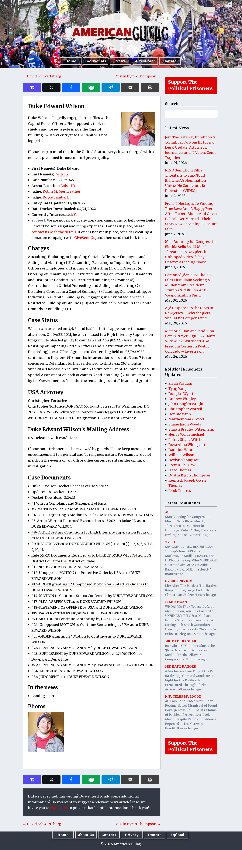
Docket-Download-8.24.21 (53, 497)
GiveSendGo (84, 237)
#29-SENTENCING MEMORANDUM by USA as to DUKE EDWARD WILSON (92, 665)
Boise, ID (67, 186)
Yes (76, 214)
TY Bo (170, 542)
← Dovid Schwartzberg (42, 76)
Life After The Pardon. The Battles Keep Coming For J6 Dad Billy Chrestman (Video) (191, 590)
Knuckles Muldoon (183, 696)
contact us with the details (53, 232)
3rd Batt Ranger (180, 641)
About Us (86, 835)
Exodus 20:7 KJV (178, 581)
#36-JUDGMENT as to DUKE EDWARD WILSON (70, 677)
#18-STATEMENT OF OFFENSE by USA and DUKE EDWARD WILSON (87, 607)
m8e (168, 512)
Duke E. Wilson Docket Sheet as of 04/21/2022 (69, 486)
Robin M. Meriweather (61, 191)
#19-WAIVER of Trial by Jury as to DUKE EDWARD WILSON (79, 613)
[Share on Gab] (91, 87)
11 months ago (187, 728)
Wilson (62, 174)
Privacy (132, 835)
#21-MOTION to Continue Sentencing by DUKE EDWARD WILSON (86, 619)
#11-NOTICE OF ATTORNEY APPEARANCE (66, 567)
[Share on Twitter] (51, 87)
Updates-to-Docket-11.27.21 (54, 492)
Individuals (95, 61)
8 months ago (196, 659)
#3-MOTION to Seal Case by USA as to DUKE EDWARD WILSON (83, 509)
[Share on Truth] (32, 87)
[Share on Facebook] (71, 87)
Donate (170, 61)
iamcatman (176, 602)
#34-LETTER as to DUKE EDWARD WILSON (67, 671)
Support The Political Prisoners (190, 85)
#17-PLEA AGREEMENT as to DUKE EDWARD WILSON (76, 601)
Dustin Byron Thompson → (138, 76)
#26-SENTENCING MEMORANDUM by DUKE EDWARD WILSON (84, 648)
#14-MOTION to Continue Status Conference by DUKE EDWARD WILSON (92, 596)
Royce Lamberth (57, 197)
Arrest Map (145, 61)
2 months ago (200, 535)
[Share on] (111, 87)
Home (70, 61)
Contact (109, 835)
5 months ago (205, 595)
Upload (177, 835)
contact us (59, 808)
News (121, 61)
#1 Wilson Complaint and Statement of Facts (69, 503)
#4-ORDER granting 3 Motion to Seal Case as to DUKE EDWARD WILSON (92, 515)
